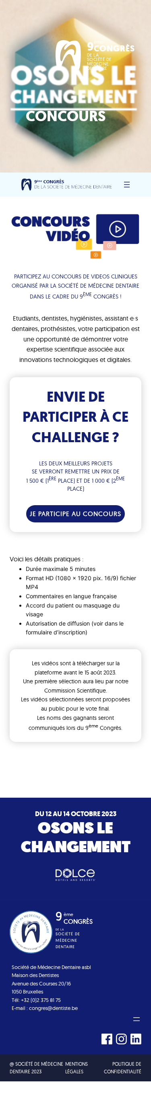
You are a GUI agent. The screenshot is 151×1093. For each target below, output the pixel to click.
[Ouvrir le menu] (127, 184)
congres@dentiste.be (53, 1008)
